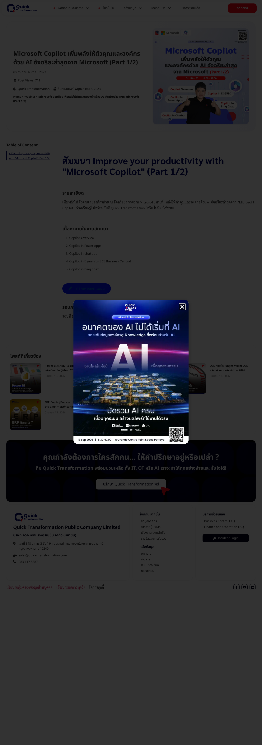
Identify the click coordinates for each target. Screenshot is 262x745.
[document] (131, 372)
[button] (182, 307)
